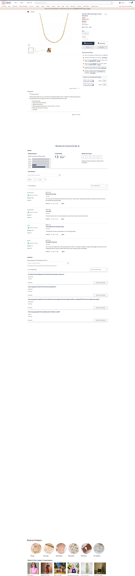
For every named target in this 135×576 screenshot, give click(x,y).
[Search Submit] (112, 2)
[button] (120, 2)
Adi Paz (83, 17)
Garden (37, 6)
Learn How (103, 68)
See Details (104, 57)
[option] (67, 9)
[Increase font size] (78, 88)
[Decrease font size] (79, 88)
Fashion (43, 6)
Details (98, 61)
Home (67, 6)
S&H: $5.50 (84, 22)
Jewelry (53, 6)
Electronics (73, 6)
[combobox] (72, 2)
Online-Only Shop (23, 6)
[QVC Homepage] (28, 12)
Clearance (31, 6)
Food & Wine (86, 6)
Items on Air (29, 2)
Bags (63, 6)
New (9, 6)
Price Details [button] (85, 24)
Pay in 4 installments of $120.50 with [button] (93, 55)
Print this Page (77, 114)
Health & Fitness (94, 6)
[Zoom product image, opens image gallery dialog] (28, 45)
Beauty (48, 6)
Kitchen (79, 6)
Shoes (58, 6)
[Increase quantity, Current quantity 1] (87, 39)
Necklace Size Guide (35, 94)
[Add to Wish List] (106, 14)
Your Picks (4, 6)
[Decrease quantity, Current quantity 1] (83, 39)
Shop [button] (15, 2)
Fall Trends (14, 6)
